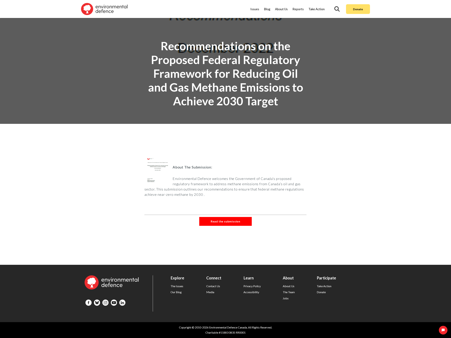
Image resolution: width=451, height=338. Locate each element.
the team (289, 292)
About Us (281, 9)
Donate (358, 9)
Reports (298, 9)
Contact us (213, 286)
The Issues (177, 286)
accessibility (251, 292)
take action (324, 286)
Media (210, 292)
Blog (267, 9)
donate (321, 292)
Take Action (316, 9)
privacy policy (252, 286)
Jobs (286, 298)
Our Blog (176, 292)
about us (288, 286)
